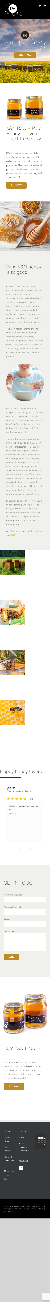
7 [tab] (27, 845)
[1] (12, 602)
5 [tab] (19, 845)
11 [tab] (41, 845)
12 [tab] (45, 845)
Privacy (41, 1209)
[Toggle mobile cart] (40, 6)
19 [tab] (34, 848)
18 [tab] (30, 848)
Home (7, 1131)
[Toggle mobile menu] (45, 6)
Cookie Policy (8, 1211)
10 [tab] (38, 845)
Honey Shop (8, 1139)
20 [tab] (38, 848)
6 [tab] (23, 845)
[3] (12, 652)
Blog (22, 1137)
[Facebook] (21, 1168)
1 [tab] (5, 845)
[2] (12, 702)
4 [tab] (16, 845)
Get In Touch (7, 1149)
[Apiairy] (12, 552)
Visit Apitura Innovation (25, 1147)
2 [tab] (8, 845)
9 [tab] (34, 845)
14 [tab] (16, 848)
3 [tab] (12, 845)
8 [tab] (30, 845)
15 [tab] (19, 848)
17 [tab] (27, 848)
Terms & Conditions (9, 1159)
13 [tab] (12, 848)
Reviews (24, 1131)
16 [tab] (23, 848)
